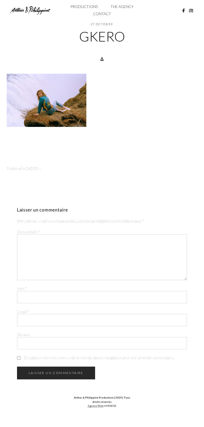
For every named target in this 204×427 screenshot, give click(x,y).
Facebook (183, 10)
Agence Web (95, 405)
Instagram (191, 10)
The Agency (122, 6)
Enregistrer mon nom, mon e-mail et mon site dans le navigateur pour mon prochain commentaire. (99, 358)
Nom (22, 288)
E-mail (23, 311)
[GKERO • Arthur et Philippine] (30, 10)
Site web (23, 334)
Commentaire (28, 232)
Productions (84, 6)
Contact (102, 13)
